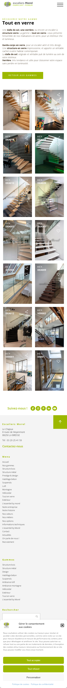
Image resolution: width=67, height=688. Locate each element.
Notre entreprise (9, 507)
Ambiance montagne (11, 585)
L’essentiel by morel (11, 503)
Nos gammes (8, 465)
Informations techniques (13, 524)
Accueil (5, 462)
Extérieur (6, 500)
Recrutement (8, 542)
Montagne (7, 489)
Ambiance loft (8, 582)
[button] (62, 625)
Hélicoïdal (6, 493)
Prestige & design (10, 475)
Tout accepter (33, 660)
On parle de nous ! (10, 538)
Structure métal (9, 472)
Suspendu (7, 482)
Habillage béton (9, 479)
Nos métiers (7, 517)
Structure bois (8, 468)
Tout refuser (34, 669)
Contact (5, 531)
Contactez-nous (12, 446)
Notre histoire (8, 510)
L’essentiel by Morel (11, 528)
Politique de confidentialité (42, 684)
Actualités (6, 535)
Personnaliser (33, 677)
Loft (4, 486)
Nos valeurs (7, 514)
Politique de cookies (20, 684)
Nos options (7, 521)
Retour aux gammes (23, 75)
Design (5, 571)
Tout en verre (8, 496)
